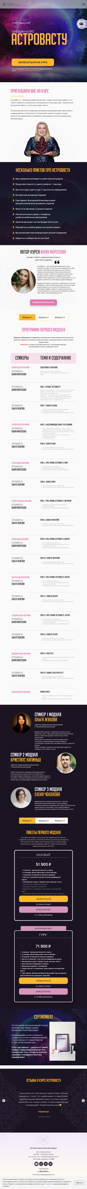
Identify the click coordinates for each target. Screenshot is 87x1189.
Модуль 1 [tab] (27, 317)
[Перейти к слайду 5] (44, 1116)
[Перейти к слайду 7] (47, 1116)
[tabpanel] (43, 513)
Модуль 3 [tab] (60, 317)
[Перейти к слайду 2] (39, 1116)
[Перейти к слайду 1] (37, 1116)
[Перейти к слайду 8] (49, 1116)
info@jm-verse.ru (43, 1172)
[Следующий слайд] (83, 1100)
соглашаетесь (48, 1184)
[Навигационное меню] (83, 4)
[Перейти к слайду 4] (42, 1116)
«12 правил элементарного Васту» (28, 71)
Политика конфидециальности (43, 1175)
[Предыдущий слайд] (3, 1100)
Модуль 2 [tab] (43, 317)
